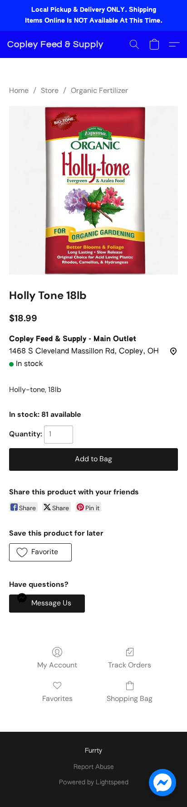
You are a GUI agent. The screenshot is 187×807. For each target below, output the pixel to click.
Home (19, 90)
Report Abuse (94, 767)
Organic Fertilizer (99, 90)
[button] (55, 44)
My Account (57, 665)
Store (50, 90)
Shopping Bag (130, 698)
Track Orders (129, 665)
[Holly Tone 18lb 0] (93, 190)
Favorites (57, 698)
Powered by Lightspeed (93, 782)
